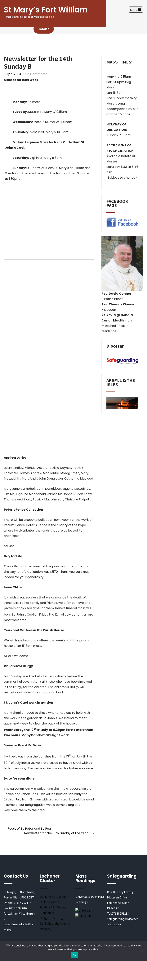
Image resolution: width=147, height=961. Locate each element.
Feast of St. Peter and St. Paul (27, 828)
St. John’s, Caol (49, 902)
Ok (74, 955)
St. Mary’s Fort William (54, 897)
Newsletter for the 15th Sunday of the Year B (59, 833)
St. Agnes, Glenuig (51, 918)
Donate (44, 29)
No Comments (36, 74)
